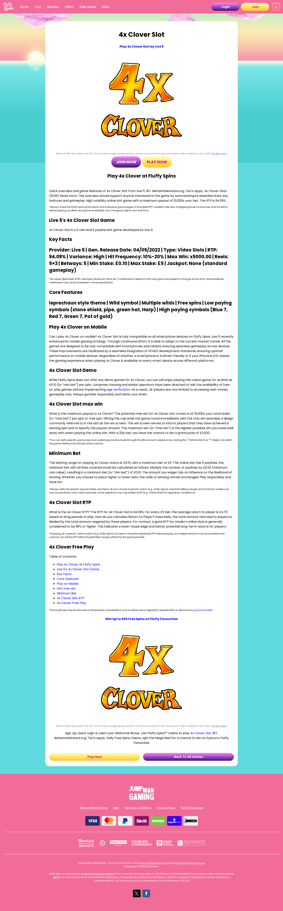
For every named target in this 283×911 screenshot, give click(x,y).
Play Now (157, 162)
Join (255, 7)
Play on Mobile (68, 583)
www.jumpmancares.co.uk (188, 863)
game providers (203, 610)
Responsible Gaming (93, 808)
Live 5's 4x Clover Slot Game (78, 569)
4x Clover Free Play (71, 603)
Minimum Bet (66, 593)
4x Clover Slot (200, 733)
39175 (56, 877)
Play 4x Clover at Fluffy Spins (78, 564)
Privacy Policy (166, 808)
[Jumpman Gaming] (141, 799)
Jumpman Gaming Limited (96, 873)
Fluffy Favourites (192, 808)
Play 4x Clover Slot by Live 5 (142, 46)
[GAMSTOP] (118, 843)
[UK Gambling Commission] (142, 843)
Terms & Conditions (138, 808)
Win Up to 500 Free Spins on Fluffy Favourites (141, 619)
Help (116, 808)
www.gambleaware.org (152, 863)
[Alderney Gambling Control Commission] (192, 843)
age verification (118, 389)
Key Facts (64, 574)
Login (225, 7)
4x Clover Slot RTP (70, 598)
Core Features (68, 579)
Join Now (126, 162)
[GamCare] (86, 843)
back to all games (188, 757)
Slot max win (66, 588)
